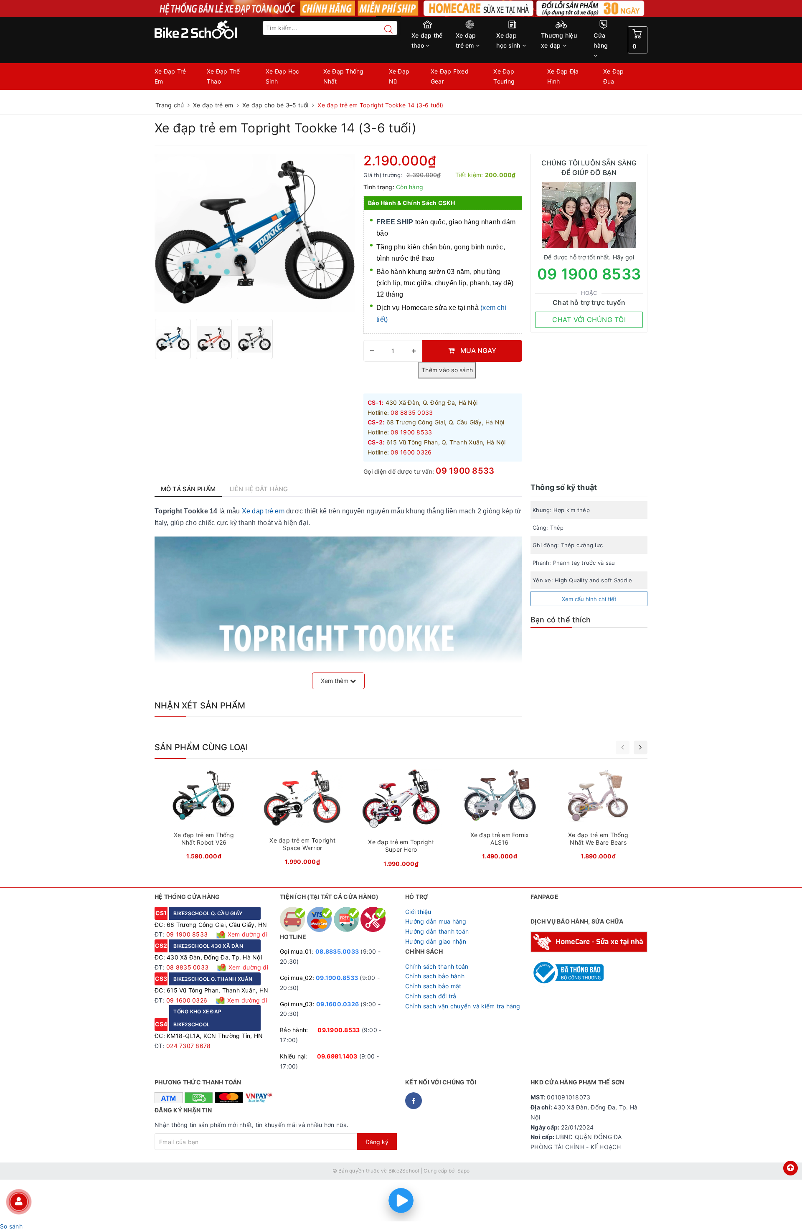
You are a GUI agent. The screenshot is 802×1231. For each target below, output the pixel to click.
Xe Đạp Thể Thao (223, 76)
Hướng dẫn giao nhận (435, 941)
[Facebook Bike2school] (413, 1100)
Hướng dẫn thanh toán (437, 931)
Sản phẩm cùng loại (201, 747)
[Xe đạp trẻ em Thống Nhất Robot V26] (204, 817)
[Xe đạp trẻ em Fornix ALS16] (499, 817)
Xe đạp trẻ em (466, 40)
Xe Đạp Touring (504, 76)
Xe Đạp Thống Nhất (343, 76)
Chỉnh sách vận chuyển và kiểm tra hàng (462, 1006)
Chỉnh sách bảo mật (433, 986)
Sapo (463, 1171)
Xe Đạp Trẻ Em (170, 76)
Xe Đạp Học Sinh (282, 76)
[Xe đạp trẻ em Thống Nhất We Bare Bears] (598, 817)
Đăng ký (376, 1141)
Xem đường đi (246, 934)
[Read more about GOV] (567, 968)
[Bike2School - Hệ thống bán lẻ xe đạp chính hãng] (213, 29)
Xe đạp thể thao (427, 40)
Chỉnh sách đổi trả (431, 996)
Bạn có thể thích (560, 619)
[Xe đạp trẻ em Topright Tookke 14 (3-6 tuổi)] (173, 339)
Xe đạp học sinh (509, 40)
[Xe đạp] (401, 8)
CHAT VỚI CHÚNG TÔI (589, 319)
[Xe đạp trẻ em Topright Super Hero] (401, 820)
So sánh (11, 1226)
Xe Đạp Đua (613, 76)
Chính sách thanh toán (436, 966)
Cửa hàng (601, 40)
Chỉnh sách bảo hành (434, 976)
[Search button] (384, 29)
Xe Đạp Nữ (399, 76)
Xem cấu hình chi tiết (589, 599)
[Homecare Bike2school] (588, 941)
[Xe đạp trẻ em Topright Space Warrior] (302, 819)
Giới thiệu (418, 911)
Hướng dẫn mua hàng (436, 921)
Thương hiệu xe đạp (559, 40)
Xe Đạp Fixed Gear (450, 76)
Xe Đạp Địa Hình (563, 76)
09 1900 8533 (465, 471)
